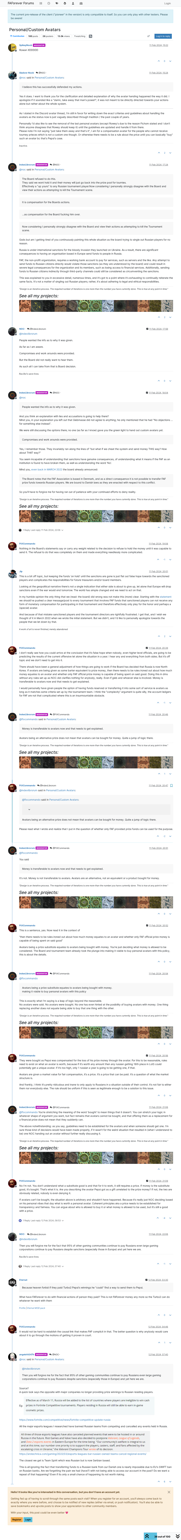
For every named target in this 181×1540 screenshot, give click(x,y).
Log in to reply (163, 36)
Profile (22, 1308)
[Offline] (13, 47)
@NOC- (42, 72)
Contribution (18, 36)
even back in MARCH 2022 (46, 469)
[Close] (169, 1492)
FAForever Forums (21, 3)
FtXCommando (27, 543)
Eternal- (23, 1280)
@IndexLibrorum (38, 329)
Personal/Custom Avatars (49, 77)
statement (165, 596)
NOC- (22, 329)
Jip (20, 571)
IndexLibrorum (27, 164)
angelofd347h (26, 1354)
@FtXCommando (60, 714)
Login (28, 1519)
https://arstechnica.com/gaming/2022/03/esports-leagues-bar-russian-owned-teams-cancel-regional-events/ (82, 1453)
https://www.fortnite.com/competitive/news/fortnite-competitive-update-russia (64, 1419)
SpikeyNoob (25, 45)
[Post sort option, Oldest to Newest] (149, 36)
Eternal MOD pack (36, 1308)
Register (16, 1519)
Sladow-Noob (26, 72)
